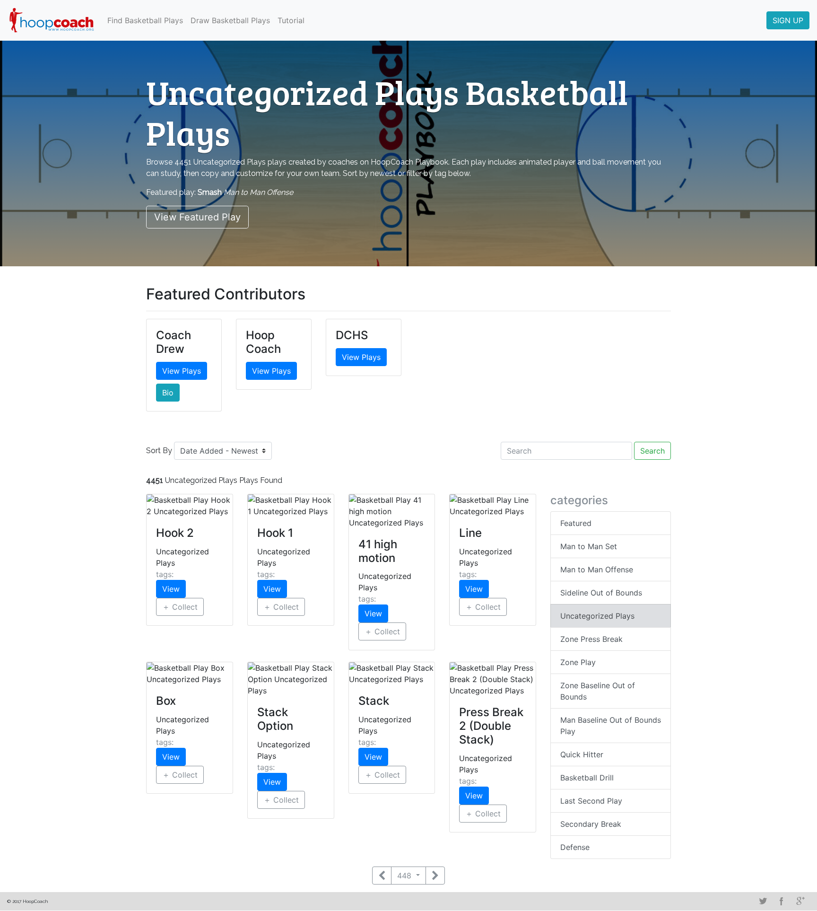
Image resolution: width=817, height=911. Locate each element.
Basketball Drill (587, 777)
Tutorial (291, 20)
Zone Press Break (591, 639)
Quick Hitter (581, 754)
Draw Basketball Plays (230, 20)
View (171, 589)
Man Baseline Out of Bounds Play (610, 725)
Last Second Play (591, 801)
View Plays (181, 371)
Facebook (781, 901)
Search (652, 451)
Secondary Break (590, 824)
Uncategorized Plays (597, 616)
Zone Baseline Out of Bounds (597, 691)
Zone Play (578, 662)
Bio (168, 392)
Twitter (762, 901)
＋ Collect (180, 607)
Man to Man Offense (596, 569)
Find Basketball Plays (145, 20)
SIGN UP (788, 20)
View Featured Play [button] (197, 217)
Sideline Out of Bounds (601, 592)
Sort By (159, 450)
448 (405, 875)
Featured (575, 523)
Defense (575, 847)
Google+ (800, 901)
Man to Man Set (588, 546)
